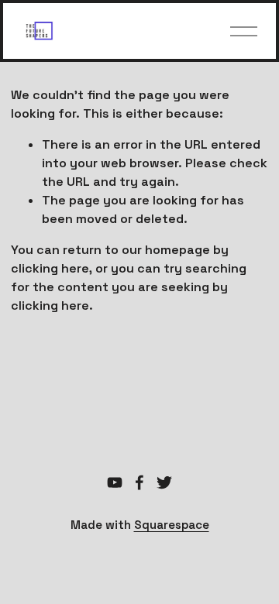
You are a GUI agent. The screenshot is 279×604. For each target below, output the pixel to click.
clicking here (50, 268)
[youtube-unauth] (114, 482)
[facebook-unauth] (139, 482)
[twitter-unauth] (164, 482)
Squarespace (171, 524)
